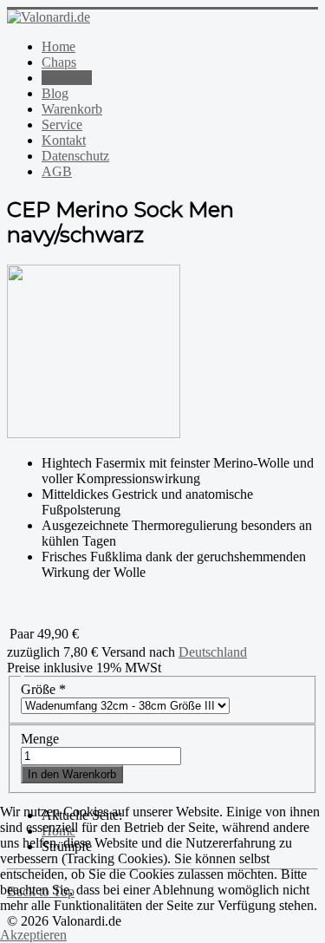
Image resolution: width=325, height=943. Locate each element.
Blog (55, 93)
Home (58, 46)
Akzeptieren (33, 934)
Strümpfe (67, 77)
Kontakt (64, 140)
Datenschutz (75, 155)
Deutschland (213, 652)
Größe (43, 689)
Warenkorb (72, 109)
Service (62, 124)
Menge (40, 738)
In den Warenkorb (72, 774)
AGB (57, 171)
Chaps (59, 62)
